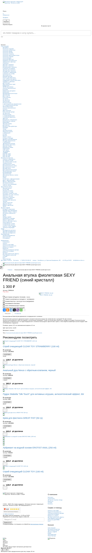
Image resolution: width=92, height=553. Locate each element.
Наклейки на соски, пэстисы (11, 194)
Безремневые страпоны (10, 67)
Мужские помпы (7, 146)
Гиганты (5, 109)
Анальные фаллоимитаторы (11, 55)
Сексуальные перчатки (9, 200)
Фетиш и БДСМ (5, 207)
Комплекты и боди (8, 192)
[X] (14, 310)
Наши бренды (7, 259)
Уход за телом (7, 185)
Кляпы (4, 214)
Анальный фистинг (8, 59)
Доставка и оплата (6, 260)
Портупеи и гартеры (8, 197)
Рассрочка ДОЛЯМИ (53, 519)
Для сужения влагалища (10, 169)
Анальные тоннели (8, 54)
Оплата (5, 243)
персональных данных (36, 524)
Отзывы (5, 256)
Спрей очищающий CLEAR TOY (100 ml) (23, 471)
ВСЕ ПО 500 (6, 156)
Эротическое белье (6, 186)
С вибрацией (6, 133)
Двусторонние (7, 110)
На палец (5, 98)
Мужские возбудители (9, 232)
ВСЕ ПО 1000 (7, 154)
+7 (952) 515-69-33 (25, 260)
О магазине (6, 242)
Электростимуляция (8, 227)
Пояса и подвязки (8, 198)
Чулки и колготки (7, 202)
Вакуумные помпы (8, 147)
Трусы (4, 206)
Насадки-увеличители (9, 140)
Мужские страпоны (8, 65)
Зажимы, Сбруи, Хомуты (10, 211)
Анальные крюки (7, 51)
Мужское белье (7, 204)
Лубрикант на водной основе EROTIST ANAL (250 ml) (29, 447)
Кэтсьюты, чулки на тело (10, 193)
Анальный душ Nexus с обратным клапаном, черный (29, 370)
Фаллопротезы (7, 75)
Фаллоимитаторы (8, 106)
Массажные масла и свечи (10, 175)
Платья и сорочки (8, 196)
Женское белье (7, 188)
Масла (4, 176)
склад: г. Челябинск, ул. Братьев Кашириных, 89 (46, 260)
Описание (8, 313)
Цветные (5, 118)
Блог (4, 257)
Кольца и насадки (8, 138)
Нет (7, 549)
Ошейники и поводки (9, 218)
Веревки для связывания (10, 210)
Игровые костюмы (8, 190)
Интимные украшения (9, 213)
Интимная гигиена (8, 182)
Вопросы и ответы (8, 247)
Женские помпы (7, 123)
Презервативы (5, 234)
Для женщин (6, 83)
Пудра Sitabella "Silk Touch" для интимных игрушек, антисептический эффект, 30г (43, 394)
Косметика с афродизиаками (11, 179)
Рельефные (6, 238)
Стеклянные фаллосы (9, 117)
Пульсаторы (6, 101)
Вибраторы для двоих (9, 90)
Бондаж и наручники (9, 209)
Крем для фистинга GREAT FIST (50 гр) (23, 418)
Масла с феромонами (9, 181)
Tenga (4, 129)
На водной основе (8, 160)
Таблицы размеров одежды (11, 249)
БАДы (2, 229)
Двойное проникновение (10, 139)
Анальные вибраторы (9, 50)
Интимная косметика (7, 158)
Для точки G (6, 96)
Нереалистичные (8, 131)
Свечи (4, 177)
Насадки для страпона (9, 71)
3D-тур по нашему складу (55, 500)
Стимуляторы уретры (9, 225)
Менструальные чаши (9, 84)
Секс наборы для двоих (9, 79)
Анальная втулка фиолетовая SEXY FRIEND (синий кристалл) (24, 333)
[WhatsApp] (21, 310)
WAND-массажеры (8, 87)
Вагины (5, 135)
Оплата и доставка (8, 244)
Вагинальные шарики (9, 121)
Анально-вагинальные (9, 88)
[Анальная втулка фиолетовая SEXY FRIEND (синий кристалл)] (46, 263)
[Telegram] (11, 310)
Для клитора (6, 94)
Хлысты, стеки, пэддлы (9, 226)
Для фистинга (7, 168)
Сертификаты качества (9, 255)
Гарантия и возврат (8, 251)
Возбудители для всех (9, 230)
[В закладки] (5, 362)
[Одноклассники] (7, 310)
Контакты (16, 260)
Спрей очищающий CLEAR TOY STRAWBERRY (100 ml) (31, 346)
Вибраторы (6, 85)
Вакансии (5, 248)
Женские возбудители (9, 231)
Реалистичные (7, 102)
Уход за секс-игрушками (10, 184)
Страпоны (6, 63)
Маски (4, 215)
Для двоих (6, 47)
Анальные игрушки (8, 48)
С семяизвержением (9, 115)
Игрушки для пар (7, 76)
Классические (7, 97)
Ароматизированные (9, 235)
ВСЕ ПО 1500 (7, 155)
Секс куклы (6, 150)
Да (2, 549)
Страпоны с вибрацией (9, 72)
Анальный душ (7, 58)
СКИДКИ (5, 152)
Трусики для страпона (9, 69)
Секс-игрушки (5, 46)
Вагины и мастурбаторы (10, 126)
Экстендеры (6, 151)
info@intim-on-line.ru (78, 260)
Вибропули (6, 92)
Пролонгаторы (7, 173)
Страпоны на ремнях (9, 68)
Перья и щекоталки (8, 219)
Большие (5, 89)
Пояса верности (7, 222)
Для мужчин (6, 125)
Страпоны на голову (8, 73)
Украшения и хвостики (9, 62)
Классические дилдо (9, 111)
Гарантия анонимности (9, 245)
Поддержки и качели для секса (11, 80)
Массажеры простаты (9, 144)
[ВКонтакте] (4, 310)
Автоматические (7, 130)
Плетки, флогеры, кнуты (10, 221)
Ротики (5, 134)
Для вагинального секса (10, 165)
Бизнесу (5, 252)
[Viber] (17, 310)
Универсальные (7, 163)
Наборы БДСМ (7, 217)
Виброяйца (6, 122)
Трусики (5, 201)
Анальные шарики (8, 56)
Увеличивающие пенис (9, 171)
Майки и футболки (8, 205)
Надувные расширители (10, 60)
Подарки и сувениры (9, 81)
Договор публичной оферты (11, 253)
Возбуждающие (7, 172)
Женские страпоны (8, 64)
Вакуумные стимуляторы (10, 119)
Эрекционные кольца (9, 143)
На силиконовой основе (10, 161)
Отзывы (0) (18, 313)
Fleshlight (5, 127)
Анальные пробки (8, 52)
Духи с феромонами (8, 180)
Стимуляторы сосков (9, 223)
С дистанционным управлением (12, 104)
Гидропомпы (6, 148)
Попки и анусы (7, 136)
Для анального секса (9, 164)
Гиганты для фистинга (9, 77)
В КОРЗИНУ (7, 354)
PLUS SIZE (6, 189)
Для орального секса (9, 167)
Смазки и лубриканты (9, 159)
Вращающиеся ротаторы (10, 93)
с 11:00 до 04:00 (67, 260)
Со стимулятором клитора (10, 105)
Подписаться (7, 522)
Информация (5, 240)
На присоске (6, 100)
